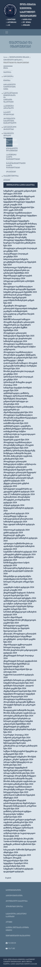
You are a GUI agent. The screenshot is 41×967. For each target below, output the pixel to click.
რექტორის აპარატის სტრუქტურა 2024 (19, 598)
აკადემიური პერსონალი (8, 107)
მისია (5, 68)
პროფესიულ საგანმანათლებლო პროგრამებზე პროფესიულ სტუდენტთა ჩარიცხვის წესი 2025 (20, 215)
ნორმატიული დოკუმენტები (9, 150)
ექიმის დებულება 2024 (13, 533)
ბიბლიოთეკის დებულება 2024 (16, 530)
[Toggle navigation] (7, 32)
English (8, 878)
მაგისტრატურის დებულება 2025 (17, 855)
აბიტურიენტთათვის (14, 896)
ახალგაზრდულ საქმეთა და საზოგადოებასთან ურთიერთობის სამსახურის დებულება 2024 (18, 519)
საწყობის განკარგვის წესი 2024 (16, 737)
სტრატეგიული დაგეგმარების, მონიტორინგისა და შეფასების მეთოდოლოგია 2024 (16, 628)
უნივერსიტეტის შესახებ (19, 57)
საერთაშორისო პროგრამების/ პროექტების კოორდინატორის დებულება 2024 (16, 500)
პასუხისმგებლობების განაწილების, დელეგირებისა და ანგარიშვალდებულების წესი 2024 (18, 409)
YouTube (11, 948)
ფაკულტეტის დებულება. (13, 871)
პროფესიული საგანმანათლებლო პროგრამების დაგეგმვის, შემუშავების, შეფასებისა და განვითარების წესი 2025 (20, 355)
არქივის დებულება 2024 (13, 505)
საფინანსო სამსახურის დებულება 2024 (20, 552)
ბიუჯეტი (6, 180)
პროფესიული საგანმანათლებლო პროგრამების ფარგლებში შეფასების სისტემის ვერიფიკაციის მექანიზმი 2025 (20, 289)
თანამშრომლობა (8, 176)
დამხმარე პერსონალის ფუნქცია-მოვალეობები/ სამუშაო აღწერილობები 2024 (17, 814)
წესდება (6, 81)
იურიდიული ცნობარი (12, 60)
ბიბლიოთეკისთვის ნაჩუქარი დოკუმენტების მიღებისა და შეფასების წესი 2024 (19, 262)
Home (5, 57)
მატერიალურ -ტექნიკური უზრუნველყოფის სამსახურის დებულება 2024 (20, 538)
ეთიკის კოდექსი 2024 (12, 590)
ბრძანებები (9, 172)
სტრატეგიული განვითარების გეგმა (8, 87)
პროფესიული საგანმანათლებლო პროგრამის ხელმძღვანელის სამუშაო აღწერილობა (19, 347)
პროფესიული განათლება (17, 901)
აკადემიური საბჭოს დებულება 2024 (18, 587)
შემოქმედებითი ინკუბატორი (18, 936)
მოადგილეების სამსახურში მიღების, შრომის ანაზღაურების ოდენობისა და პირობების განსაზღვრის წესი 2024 (19, 713)
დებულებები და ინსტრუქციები (9, 142)
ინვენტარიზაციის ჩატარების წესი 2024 (19, 691)
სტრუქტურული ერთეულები (8, 128)
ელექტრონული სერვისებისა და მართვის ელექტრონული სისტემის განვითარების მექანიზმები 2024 (18, 721)
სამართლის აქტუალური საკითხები (16, 915)
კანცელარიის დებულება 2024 (16, 513)
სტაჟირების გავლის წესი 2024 (16, 440)
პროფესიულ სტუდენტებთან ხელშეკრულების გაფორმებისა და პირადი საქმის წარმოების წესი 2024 (18, 770)
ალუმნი (9, 922)
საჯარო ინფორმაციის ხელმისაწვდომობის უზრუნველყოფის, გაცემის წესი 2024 (19, 620)
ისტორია (7, 72)
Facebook (12, 943)
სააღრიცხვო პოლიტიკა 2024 (15, 735)
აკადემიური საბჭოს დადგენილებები (9, 157)
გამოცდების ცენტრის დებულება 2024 (19, 554)
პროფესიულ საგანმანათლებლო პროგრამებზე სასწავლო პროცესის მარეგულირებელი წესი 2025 (18, 445)
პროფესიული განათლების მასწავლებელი (8, 121)
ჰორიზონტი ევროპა (14, 907)
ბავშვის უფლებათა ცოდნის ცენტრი (17, 929)
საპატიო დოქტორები (8, 113)
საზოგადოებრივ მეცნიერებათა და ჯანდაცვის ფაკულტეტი (8, 97)
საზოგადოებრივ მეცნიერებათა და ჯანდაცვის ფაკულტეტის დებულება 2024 (18, 571)
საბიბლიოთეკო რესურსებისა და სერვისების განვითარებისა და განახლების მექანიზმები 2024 (17, 270)
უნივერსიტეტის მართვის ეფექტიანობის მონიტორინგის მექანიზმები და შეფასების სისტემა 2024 (20, 664)
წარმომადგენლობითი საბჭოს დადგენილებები (9, 166)
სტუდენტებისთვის (13, 890)
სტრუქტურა (8, 76)
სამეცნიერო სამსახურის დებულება (18, 869)
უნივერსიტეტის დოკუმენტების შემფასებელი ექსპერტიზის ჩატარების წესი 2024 (19, 729)
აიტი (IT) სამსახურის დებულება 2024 (19, 494)
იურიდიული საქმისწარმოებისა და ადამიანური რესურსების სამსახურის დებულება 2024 (19, 546)
